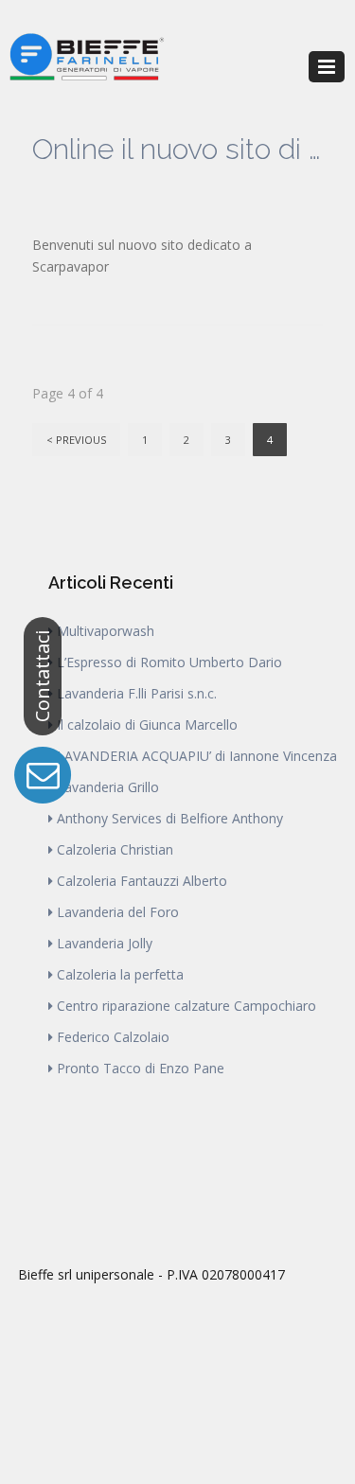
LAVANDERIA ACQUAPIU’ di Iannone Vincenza (197, 756)
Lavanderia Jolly (104, 943)
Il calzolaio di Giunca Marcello (147, 724)
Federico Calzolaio (113, 1037)
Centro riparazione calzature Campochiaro (186, 1006)
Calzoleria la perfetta (120, 974)
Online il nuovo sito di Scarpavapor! (178, 149)
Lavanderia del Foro (118, 912)
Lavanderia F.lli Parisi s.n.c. (137, 693)
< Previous (76, 440)
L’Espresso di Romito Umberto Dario (169, 662)
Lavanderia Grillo (108, 787)
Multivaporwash (105, 631)
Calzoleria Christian (115, 849)
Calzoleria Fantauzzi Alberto (142, 881)
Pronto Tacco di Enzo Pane (140, 1068)
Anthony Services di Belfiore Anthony (170, 818)
